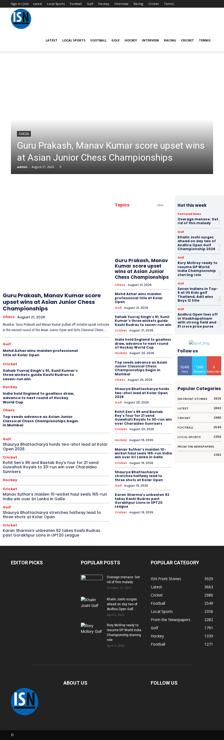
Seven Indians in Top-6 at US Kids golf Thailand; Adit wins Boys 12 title (198, 294)
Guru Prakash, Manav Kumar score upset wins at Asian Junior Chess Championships (52, 302)
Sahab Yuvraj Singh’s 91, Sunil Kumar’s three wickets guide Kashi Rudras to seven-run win (40, 375)
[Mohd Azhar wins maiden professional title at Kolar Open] (96, 350)
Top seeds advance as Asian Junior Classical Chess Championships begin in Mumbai (40, 421)
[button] (206, 18)
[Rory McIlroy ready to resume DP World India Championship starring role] (92, 630)
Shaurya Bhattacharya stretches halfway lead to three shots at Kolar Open (52, 515)
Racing (138, 4)
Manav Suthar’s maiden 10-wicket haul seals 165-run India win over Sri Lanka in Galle (55, 497)
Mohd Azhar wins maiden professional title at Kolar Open (40, 353)
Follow (199, 358)
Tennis (169, 4)
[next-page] (100, 275)
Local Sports (56, 4)
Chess (24, 134)
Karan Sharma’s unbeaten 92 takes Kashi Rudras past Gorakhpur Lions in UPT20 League (51, 533)
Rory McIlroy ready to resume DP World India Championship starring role (197, 268)
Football (76, 4)
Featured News (189, 214)
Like (185, 358)
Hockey (103, 4)
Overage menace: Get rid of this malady (198, 221)
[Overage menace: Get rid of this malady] (92, 582)
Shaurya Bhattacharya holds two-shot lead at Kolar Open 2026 (55, 447)
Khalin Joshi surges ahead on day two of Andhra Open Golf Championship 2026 (197, 243)
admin (22, 167)
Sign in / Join (20, 4)
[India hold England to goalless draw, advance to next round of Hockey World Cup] (96, 394)
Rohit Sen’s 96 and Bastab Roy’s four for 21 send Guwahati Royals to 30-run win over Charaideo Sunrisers (51, 467)
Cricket (153, 4)
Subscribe (214, 358)
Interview (121, 4)
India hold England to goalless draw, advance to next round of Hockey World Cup (38, 398)
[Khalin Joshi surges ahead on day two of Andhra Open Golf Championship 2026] (92, 604)
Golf (90, 4)
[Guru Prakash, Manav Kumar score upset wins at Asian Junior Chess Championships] (112, 119)
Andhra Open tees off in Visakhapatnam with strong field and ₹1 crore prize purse (198, 320)
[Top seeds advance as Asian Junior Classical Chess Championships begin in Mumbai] (96, 417)
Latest (37, 4)
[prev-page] (87, 275)
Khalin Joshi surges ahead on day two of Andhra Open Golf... (122, 604)
